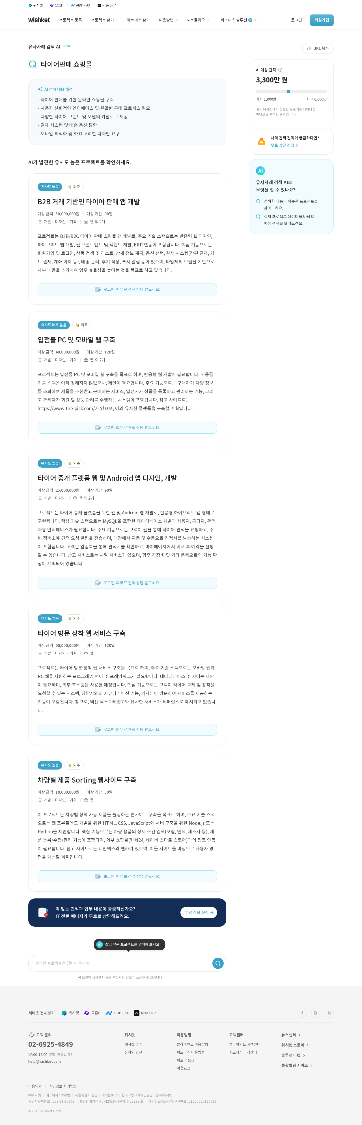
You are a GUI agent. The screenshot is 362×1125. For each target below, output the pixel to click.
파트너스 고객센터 (243, 1052)
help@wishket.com (44, 1061)
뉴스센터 (288, 1034)
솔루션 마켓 (291, 1055)
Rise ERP (148, 1013)
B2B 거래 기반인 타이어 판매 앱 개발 (89, 201)
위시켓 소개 (133, 1044)
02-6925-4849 (50, 1044)
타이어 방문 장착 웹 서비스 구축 (82, 633)
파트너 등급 (186, 1060)
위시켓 (74, 1013)
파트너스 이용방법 (191, 1052)
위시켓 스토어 (292, 1045)
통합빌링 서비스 (294, 1065)
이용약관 (35, 1086)
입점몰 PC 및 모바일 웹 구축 (76, 340)
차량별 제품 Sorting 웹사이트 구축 (87, 780)
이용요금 (183, 1068)
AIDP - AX (121, 1013)
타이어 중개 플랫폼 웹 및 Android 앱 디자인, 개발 (107, 478)
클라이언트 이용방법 (192, 1044)
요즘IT (96, 1013)
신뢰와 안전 (133, 1052)
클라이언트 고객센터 (244, 1044)
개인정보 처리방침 (63, 1086)
